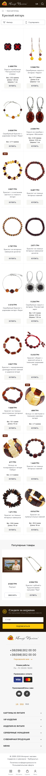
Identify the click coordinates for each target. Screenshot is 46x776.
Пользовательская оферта (23, 765)
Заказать (12, 595)
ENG (22, 704)
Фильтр (10, 22)
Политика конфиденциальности (23, 763)
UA (17, 704)
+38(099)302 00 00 (23, 650)
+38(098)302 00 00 (23, 654)
